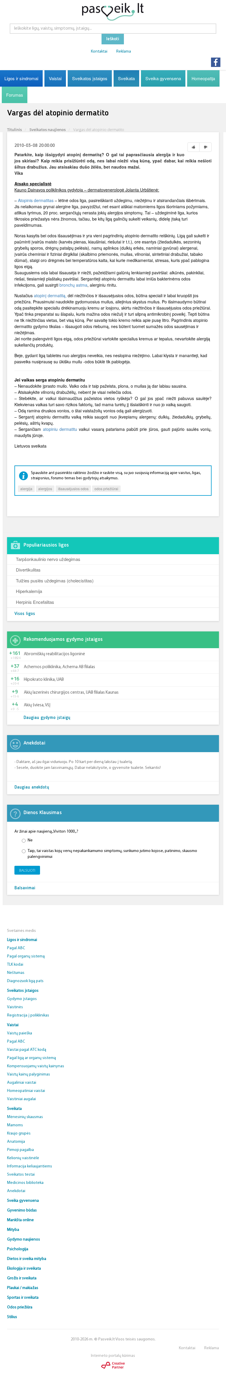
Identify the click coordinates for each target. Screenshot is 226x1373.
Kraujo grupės (19, 1133)
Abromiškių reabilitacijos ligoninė (54, 654)
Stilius (12, 1317)
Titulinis (14, 129)
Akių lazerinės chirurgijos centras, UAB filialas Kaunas (71, 692)
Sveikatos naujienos (47, 129)
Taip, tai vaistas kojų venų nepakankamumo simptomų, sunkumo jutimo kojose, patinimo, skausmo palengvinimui (112, 854)
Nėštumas (15, 973)
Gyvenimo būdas (22, 1210)
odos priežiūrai (106, 488)
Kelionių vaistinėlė (23, 1158)
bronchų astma (73, 285)
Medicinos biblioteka (25, 1183)
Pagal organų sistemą (26, 956)
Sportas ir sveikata (23, 1297)
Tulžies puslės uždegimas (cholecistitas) (55, 580)
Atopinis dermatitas (36, 200)
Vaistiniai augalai (21, 1099)
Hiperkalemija (29, 591)
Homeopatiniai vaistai (26, 1091)
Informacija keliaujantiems (29, 1166)
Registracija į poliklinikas (28, 1015)
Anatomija (16, 1142)
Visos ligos (24, 614)
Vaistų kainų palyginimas (28, 1074)
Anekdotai (16, 1191)
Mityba (13, 1230)
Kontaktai (99, 51)
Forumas (14, 95)
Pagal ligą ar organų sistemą (31, 1058)
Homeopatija (203, 78)
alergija (26, 488)
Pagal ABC (16, 948)
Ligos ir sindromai (21, 78)
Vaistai (55, 78)
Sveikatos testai (21, 1174)
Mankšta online (20, 1220)
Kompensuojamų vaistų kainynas (35, 1066)
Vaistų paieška (19, 1033)
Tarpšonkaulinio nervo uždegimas (48, 559)
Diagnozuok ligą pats (25, 981)
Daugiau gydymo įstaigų (47, 718)
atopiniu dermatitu (61, 429)
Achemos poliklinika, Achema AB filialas (59, 667)
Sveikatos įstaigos (89, 78)
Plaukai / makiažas (22, 1288)
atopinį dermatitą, (51, 295)
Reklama (123, 51)
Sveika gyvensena (163, 78)
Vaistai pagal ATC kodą (26, 1050)
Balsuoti (27, 870)
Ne (30, 840)
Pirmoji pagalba (20, 1150)
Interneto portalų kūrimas (113, 1356)
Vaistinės (15, 1007)
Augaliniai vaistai (21, 1082)
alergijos (45, 488)
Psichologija (17, 1249)
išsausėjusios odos (73, 488)
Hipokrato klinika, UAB (44, 680)
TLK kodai (15, 964)
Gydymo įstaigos (22, 999)
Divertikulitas (28, 570)
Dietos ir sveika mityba (26, 1259)
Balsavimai (24, 888)
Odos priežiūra (19, 1307)
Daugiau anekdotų (31, 787)
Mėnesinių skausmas (25, 1117)
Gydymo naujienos (23, 1239)
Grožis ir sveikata (21, 1278)
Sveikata (126, 78)
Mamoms (15, 1125)
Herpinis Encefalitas (35, 602)
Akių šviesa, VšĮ (37, 705)
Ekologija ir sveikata (24, 1268)
